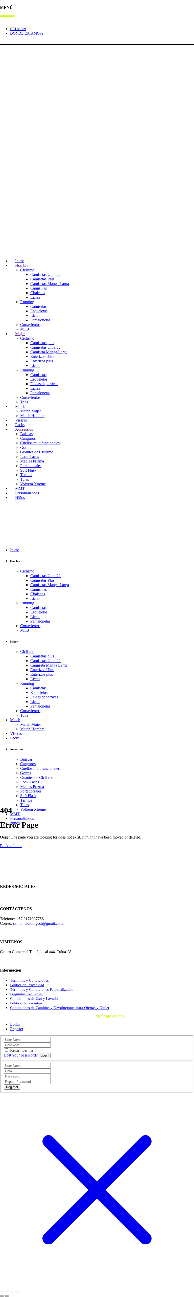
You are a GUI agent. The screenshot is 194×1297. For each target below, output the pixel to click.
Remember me (21, 1050)
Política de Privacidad (27, 985)
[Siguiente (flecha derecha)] (7, 1296)
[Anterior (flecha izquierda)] (2, 1296)
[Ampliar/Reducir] (2, 1291)
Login (5, 42)
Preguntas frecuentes (26, 994)
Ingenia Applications (109, 1016)
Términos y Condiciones (29, 980)
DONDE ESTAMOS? (26, 33)
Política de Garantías (26, 1003)
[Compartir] (12, 1291)
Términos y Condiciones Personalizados (41, 989)
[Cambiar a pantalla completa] (7, 1291)
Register (16, 1029)
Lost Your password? (21, 1055)
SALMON (18, 29)
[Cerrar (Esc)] (17, 1291)
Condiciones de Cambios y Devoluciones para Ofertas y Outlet (59, 1008)
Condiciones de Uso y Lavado (34, 999)
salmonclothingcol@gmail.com (38, 923)
